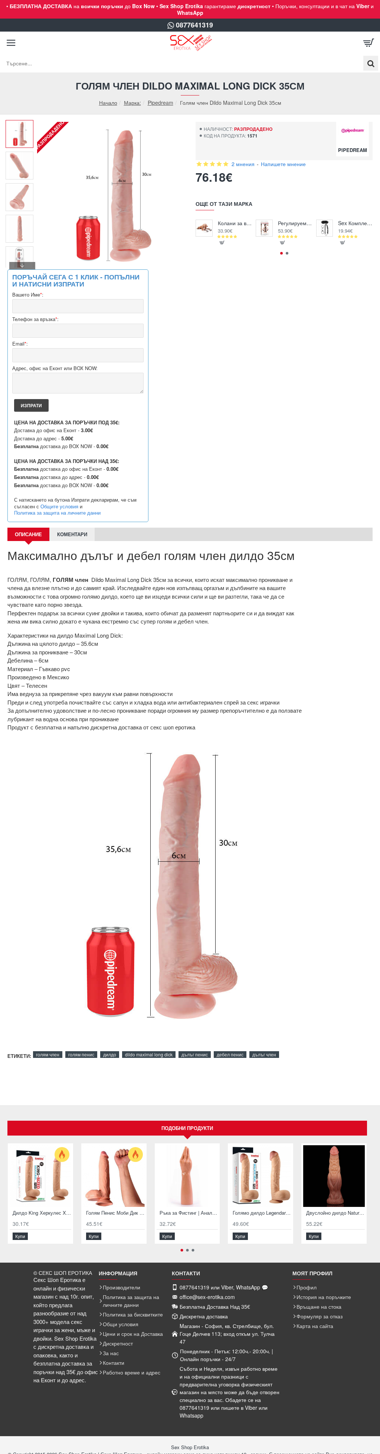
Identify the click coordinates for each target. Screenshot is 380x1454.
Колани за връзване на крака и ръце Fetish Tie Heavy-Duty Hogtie (235, 223)
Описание (28, 534)
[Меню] (11, 43)
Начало (108, 103)
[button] (22, 125)
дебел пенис (230, 1054)
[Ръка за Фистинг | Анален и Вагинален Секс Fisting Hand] (187, 1176)
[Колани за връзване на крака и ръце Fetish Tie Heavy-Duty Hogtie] (204, 228)
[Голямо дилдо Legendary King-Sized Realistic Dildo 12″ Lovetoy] (260, 1176)
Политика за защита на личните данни (57, 512)
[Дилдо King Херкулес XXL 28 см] (40, 1176)
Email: (20, 344)
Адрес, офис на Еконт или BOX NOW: (55, 368)
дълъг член (264, 1054)
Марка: (132, 102)
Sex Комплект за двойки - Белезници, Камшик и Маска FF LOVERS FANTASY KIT (355, 223)
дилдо (109, 1054)
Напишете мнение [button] (283, 164)
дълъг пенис (194, 1054)
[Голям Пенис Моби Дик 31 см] (114, 1176)
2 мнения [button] (243, 164)
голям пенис (81, 1054)
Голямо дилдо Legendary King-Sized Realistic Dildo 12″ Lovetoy (262, 1213)
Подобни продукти (187, 1127)
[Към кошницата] (369, 43)
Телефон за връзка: (35, 319)
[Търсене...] (370, 63)
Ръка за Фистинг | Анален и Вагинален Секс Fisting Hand (189, 1213)
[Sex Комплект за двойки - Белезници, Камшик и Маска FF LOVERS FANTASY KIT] (324, 228)
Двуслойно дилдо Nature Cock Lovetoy (335, 1213)
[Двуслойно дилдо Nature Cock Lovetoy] (334, 1176)
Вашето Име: (27, 295)
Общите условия (59, 506)
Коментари (72, 534)
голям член (47, 1054)
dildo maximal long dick (149, 1054)
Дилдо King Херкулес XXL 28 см (42, 1213)
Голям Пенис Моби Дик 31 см (115, 1213)
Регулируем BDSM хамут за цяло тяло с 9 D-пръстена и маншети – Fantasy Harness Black (295, 223)
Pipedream (160, 102)
